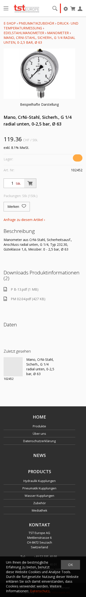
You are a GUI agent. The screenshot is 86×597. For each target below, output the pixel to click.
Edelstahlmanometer (24, 33)
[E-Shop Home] (26, 8)
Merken (13, 206)
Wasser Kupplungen (39, 495)
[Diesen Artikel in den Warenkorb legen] (30, 183)
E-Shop (10, 23)
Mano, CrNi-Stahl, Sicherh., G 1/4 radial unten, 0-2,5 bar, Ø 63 (39, 40)
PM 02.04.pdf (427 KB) (28, 299)
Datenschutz (39, 591)
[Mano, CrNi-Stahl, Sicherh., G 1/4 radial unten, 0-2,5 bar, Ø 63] (13, 366)
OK (70, 564)
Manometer (58, 33)
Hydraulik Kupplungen (39, 481)
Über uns (39, 433)
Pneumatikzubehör (37, 23)
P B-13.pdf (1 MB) (24, 289)
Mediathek (39, 510)
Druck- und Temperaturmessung (41, 25)
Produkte (39, 426)
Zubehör (39, 503)
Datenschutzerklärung (39, 441)
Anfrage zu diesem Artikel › (24, 219)
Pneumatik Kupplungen (39, 488)
